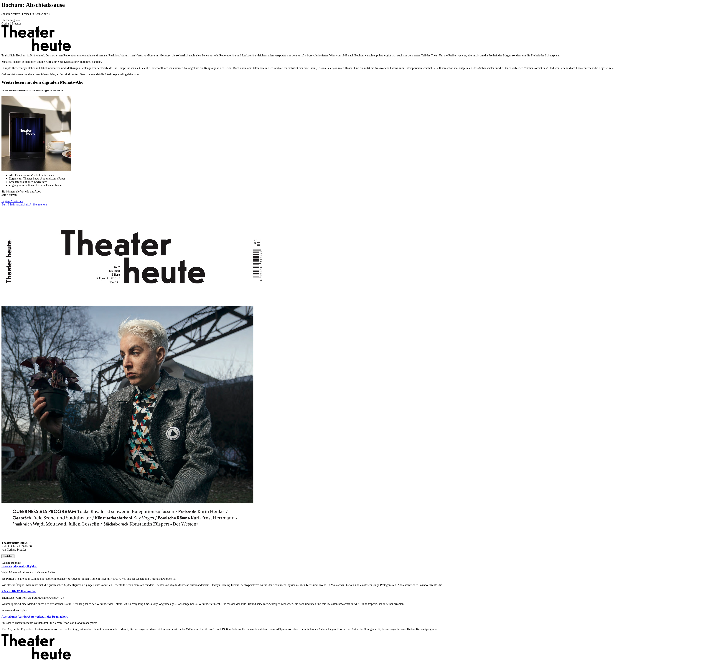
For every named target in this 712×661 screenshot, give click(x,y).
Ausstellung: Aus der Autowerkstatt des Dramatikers (34, 616)
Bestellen (8, 556)
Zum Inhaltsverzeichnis (15, 204)
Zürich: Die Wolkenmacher (18, 591)
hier (58, 90)
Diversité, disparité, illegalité (19, 566)
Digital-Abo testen (12, 201)
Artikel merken (38, 204)
